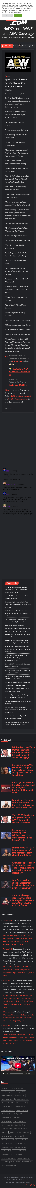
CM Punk (7, 1106)
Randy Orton (15, 1132)
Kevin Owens (7, 1125)
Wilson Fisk (7, 949)
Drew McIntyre (8, 1110)
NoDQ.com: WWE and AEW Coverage (18, 31)
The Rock (6, 1151)
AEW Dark (8, 408)
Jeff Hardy (6, 1117)
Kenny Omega (19, 1121)
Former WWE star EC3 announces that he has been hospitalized (17, 597)
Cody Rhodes (19, 1106)
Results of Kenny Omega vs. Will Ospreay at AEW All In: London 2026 (17, 677)
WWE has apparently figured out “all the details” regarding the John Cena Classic (16, 642)
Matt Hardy (7, 1128)
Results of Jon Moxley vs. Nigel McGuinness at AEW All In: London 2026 (18, 717)
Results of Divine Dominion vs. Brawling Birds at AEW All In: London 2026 (17, 723)
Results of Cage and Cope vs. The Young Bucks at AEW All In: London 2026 (16, 696)
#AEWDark (17, 361)
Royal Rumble (22, 1140)
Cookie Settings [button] (8, 16)
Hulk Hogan (17, 1114)
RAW (26, 1132)
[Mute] (29, 1073)
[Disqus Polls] (18, 440)
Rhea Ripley (7, 1136)
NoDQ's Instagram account (20, 396)
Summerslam (20, 1147)
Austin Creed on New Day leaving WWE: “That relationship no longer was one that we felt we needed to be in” (18, 657)
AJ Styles (20, 1092)
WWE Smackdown (9, 1165)
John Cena (6, 1121)
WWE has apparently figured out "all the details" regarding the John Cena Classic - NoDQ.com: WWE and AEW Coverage (18, 1037)
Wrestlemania (23, 1158)
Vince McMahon (8, 1158)
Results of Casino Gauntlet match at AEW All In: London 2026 (18, 702)
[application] (18, 1065)
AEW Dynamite (17, 1088)
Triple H (18, 1154)
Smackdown (19, 1143)
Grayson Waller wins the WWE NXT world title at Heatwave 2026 (17, 671)
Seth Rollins (7, 1143)
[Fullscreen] (32, 1073)
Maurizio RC (8, 980)
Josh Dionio (7, 920)
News (8, 76)
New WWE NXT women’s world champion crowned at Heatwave (17, 665)
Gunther (6, 1114)
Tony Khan (7, 1154)
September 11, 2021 (18, 385)
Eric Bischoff (22, 1110)
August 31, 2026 (18, 944)
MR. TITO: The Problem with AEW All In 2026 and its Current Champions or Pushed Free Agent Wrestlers (17, 634)
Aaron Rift (8, 94)
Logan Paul (20, 1125)
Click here (8, 390)
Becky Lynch (7, 1095)
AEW (5, 1088)
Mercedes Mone (20, 1128)
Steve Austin (7, 1147)
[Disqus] (18, 491)
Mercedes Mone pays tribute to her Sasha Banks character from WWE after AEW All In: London (17, 649)
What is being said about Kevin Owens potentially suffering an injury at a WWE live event (18, 613)
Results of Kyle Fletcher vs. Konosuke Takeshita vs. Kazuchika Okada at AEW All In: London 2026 (18, 709)
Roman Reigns (8, 1140)
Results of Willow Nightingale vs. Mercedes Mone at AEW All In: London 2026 (17, 684)
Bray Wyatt (20, 1095)
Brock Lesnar (7, 1099)
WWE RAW (27, 1162)
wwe (5, 1162)
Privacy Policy (30, 1185)
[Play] (4, 1073)
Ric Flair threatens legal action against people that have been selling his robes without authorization (16, 589)
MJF (5, 1132)
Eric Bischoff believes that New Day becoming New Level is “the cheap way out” (17, 627)
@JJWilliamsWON (21, 369)
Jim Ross (18, 1117)
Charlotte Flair (8, 1103)
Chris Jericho (22, 1103)
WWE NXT (15, 1162)
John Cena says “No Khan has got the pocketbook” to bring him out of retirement (17, 621)
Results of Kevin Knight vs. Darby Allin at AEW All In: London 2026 (17, 690)
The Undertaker (19, 1151)
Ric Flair (18, 1136)
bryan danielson (21, 1099)
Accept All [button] (18, 16)
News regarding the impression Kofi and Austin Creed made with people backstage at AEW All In (18, 604)
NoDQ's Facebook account (18, 399)
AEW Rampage (8, 1092)
